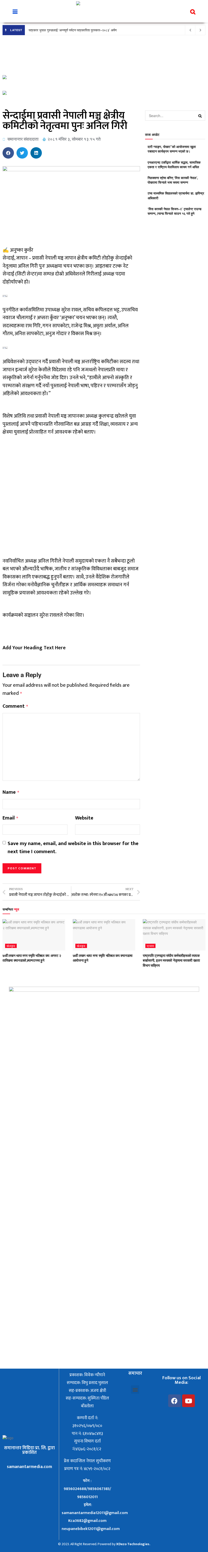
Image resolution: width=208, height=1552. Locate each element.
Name (11, 792)
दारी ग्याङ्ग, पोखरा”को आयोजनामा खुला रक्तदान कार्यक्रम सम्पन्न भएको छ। (172, 149)
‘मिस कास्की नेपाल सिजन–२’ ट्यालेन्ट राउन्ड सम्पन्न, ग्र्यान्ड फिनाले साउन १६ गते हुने (174, 211)
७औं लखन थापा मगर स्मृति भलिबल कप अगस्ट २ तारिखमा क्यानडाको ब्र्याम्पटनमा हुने (32, 958)
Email (11, 818)
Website (84, 818)
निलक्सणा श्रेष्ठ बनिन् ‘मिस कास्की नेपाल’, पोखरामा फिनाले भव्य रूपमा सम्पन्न (173, 180)
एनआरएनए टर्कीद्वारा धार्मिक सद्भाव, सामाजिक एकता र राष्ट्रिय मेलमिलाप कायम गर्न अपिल (174, 164)
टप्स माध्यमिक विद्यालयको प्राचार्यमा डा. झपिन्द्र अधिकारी (176, 195)
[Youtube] (188, 1400)
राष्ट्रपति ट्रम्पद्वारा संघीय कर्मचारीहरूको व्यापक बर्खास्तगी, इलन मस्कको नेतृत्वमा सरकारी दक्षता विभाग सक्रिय (171, 960)
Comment (15, 706)
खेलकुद (11, 946)
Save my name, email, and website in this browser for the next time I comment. (73, 848)
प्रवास (150, 946)
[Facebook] (174, 1400)
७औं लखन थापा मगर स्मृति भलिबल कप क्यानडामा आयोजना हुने (102, 958)
